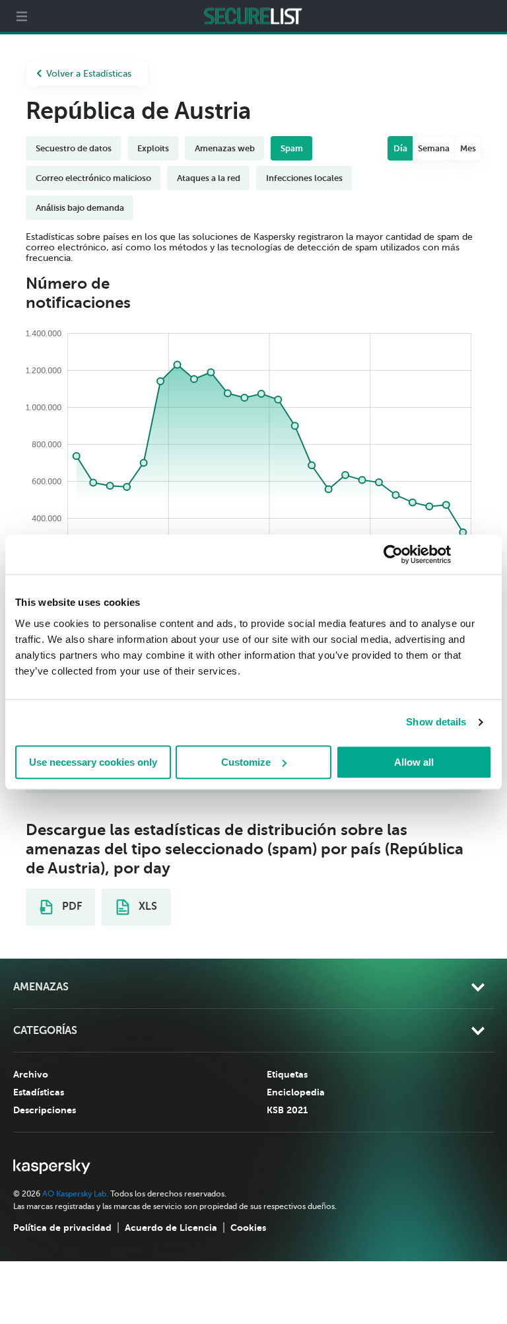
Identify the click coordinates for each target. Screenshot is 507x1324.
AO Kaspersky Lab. (75, 1193)
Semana (434, 148)
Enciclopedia (296, 1092)
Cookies (248, 1227)
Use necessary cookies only (93, 762)
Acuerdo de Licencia (171, 1227)
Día (400, 148)
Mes (468, 148)
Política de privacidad (62, 1227)
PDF (70, 906)
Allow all (414, 762)
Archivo (30, 1074)
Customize (246, 762)
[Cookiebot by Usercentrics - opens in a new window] (393, 554)
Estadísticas (38, 1092)
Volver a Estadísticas (88, 74)
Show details (436, 721)
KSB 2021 (287, 1110)
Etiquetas (287, 1074)
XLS (146, 906)
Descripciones (44, 1110)
